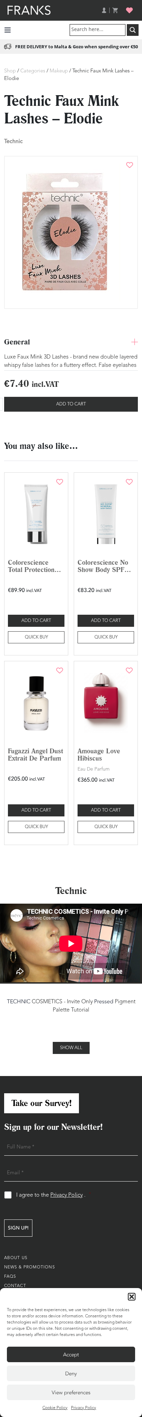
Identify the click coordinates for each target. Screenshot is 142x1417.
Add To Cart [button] (36, 621)
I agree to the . (53, 1195)
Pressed (103, 1001)
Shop (10, 71)
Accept (71, 1354)
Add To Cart (71, 404)
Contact (15, 1286)
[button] (131, 1296)
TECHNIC (18, 1001)
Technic (13, 141)
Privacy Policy (83, 1408)
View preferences (71, 1392)
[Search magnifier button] (133, 30)
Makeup (59, 71)
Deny (71, 1373)
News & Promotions (29, 1267)
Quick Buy (36, 637)
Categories (32, 71)
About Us (16, 1258)
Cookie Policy (55, 1408)
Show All (71, 1048)
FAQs (10, 1277)
